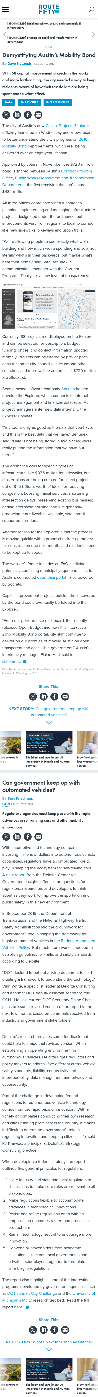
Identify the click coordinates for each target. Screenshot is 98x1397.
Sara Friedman (20, 798)
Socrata (68, 389)
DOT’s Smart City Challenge (32, 1293)
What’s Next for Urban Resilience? (63, 1342)
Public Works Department (37, 178)
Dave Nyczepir (19, 63)
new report (16, 875)
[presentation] (5, 749)
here (18, 1307)
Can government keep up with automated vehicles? (60, 712)
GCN (6, 803)
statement (11, 661)
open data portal (51, 577)
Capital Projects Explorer (67, 126)
